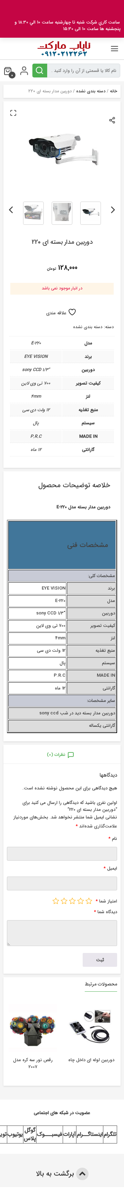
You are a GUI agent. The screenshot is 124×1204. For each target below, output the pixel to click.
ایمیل (110, 868)
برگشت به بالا (56, 1173)
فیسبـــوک (49, 1134)
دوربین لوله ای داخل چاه (91, 1060)
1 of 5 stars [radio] (88, 900)
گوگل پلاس (30, 1134)
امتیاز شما (106, 901)
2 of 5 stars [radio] (80, 900)
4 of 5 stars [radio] (64, 900)
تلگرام (110, 1134)
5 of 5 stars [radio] (55, 900)
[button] (13, 112)
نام (112, 838)
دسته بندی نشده (90, 91)
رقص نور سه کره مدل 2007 (33, 1063)
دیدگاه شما (105, 912)
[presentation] (113, 208)
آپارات (69, 1134)
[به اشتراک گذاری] (112, 120)
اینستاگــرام (90, 1134)
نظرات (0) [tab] (56, 754)
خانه (113, 91)
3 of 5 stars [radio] (72, 900)
